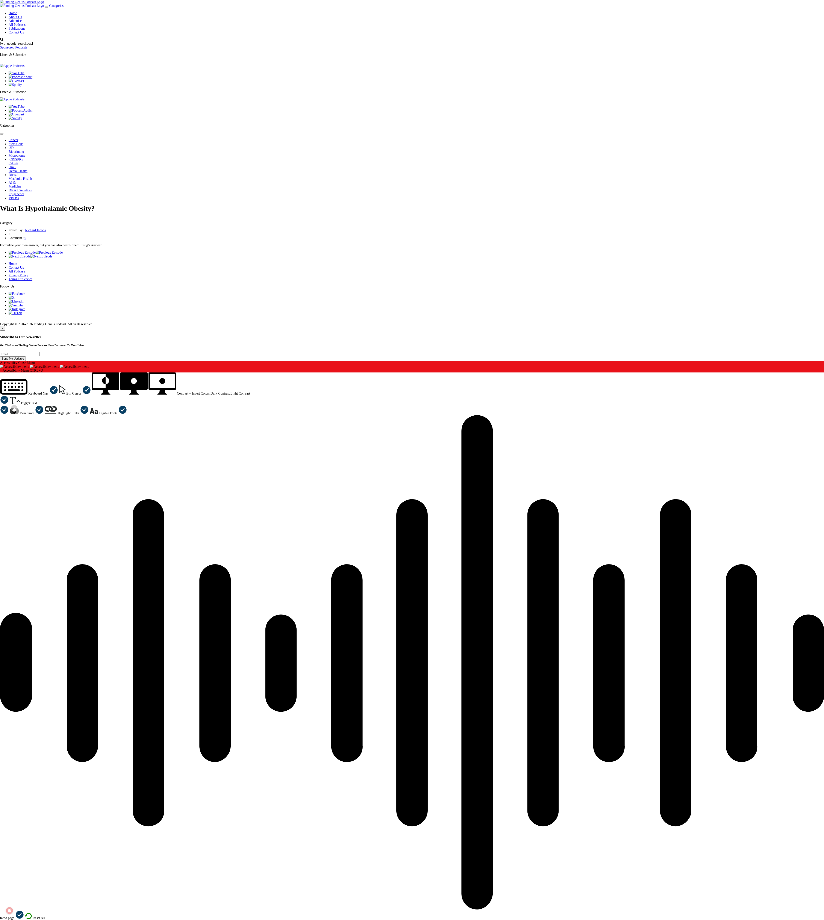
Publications (17, 28)
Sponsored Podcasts (13, 47)
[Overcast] (16, 81)
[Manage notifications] (9, 910)
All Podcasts (17, 24)
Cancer (13, 140)
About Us (15, 17)
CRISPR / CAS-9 (16, 161)
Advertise (15, 21)
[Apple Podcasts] (12, 66)
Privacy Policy (18, 275)
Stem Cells (16, 144)
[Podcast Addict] (20, 77)
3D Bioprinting (16, 149)
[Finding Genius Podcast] (22, 2)
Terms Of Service (20, 279)
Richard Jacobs (35, 230)
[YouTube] (16, 73)
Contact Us (16, 32)
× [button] (1, 370)
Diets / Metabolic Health (20, 176)
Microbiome (17, 155)
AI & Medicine (15, 184)
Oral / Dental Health (18, 169)
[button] (29, 393)
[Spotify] (15, 84)
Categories (56, 6)
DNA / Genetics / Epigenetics (20, 192)
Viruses (14, 198)
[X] (12, 297)
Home (13, 13)
